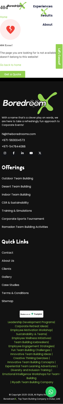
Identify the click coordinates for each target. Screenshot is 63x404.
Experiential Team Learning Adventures (30, 366)
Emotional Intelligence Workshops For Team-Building (31, 376)
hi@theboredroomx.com (19, 134)
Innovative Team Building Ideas (30, 354)
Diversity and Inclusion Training (31, 370)
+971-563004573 (13, 140)
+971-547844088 (14, 146)
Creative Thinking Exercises (30, 358)
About (47, 24)
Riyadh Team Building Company (32, 382)
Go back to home (10, 65)
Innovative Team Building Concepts (31, 362)
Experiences (42, 6)
